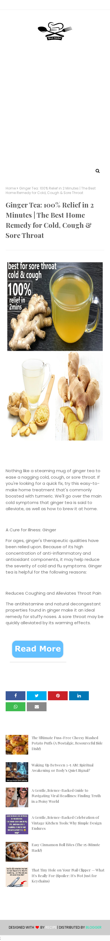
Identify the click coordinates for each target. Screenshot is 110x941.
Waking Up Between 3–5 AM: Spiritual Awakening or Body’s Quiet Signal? (62, 767)
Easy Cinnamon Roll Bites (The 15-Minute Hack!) (66, 847)
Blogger (94, 927)
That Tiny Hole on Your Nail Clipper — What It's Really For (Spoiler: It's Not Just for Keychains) (68, 875)
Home (11, 188)
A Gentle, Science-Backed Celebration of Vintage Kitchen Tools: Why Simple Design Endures (67, 823)
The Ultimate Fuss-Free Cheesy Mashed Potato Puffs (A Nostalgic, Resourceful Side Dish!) (67, 743)
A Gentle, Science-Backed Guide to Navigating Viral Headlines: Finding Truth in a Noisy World (66, 796)
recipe (50, 927)
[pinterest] (55, 6)
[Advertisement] (55, 109)
